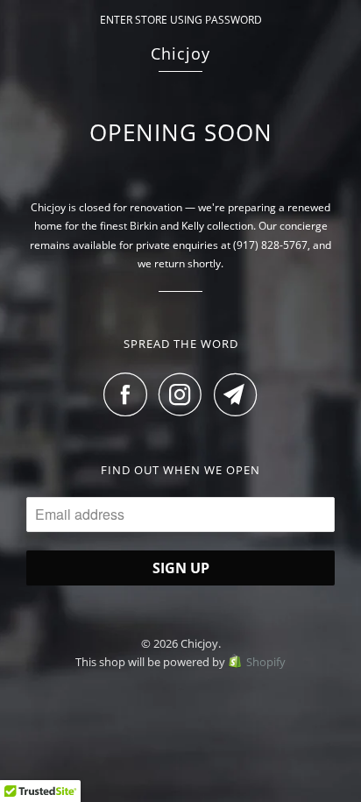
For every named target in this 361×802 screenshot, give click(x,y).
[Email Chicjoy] (236, 394)
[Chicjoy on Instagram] (185, 394)
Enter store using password (181, 19)
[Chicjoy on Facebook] (129, 394)
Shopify (266, 662)
